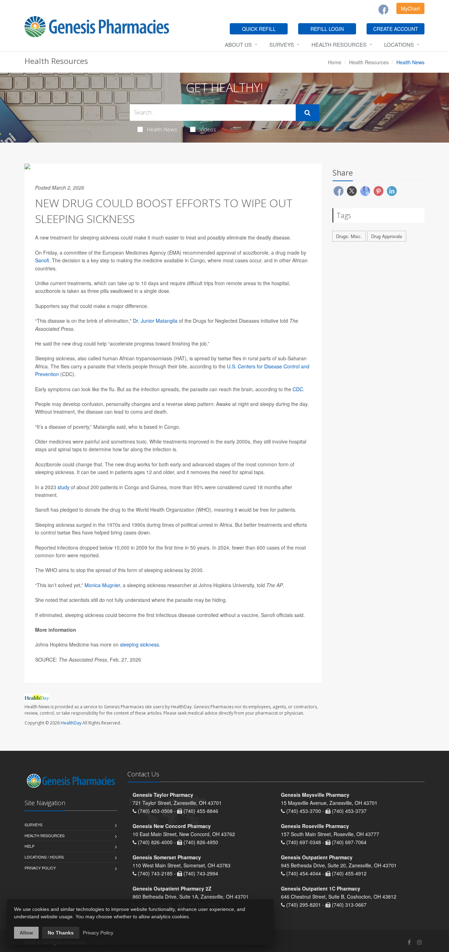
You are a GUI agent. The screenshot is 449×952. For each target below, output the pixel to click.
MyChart (410, 8)
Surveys (281, 44)
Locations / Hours (44, 857)
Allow (26, 932)
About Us (238, 44)
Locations (399, 44)
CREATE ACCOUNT (395, 28)
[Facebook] (383, 9)
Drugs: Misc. (349, 236)
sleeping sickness (139, 644)
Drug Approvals (386, 236)
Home (334, 62)
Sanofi (42, 260)
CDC (298, 389)
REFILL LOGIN (327, 28)
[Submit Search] (307, 112)
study (63, 487)
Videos (208, 129)
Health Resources (339, 44)
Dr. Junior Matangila (155, 320)
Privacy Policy (40, 868)
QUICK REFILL (259, 28)
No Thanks (61, 932)
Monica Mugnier (102, 585)
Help (29, 846)
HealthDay (71, 723)
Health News (162, 129)
